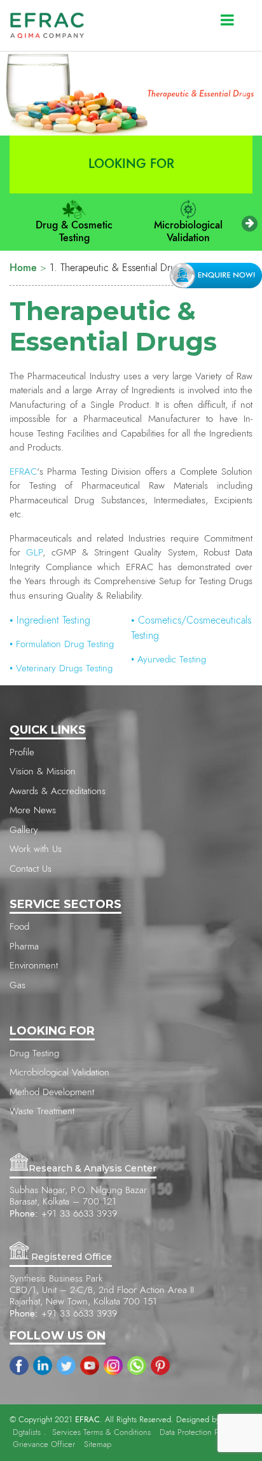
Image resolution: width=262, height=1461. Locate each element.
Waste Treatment (42, 1111)
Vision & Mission (43, 771)
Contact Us (31, 869)
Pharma (24, 946)
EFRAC (23, 472)
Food (19, 927)
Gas (17, 985)
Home (23, 268)
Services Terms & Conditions (101, 1433)
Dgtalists (27, 1433)
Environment (34, 965)
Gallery (24, 830)
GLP (31, 552)
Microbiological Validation (188, 231)
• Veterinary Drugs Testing (61, 668)
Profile (22, 752)
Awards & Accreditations (58, 791)
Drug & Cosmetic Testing (74, 231)
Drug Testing (34, 1053)
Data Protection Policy (197, 1433)
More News (33, 810)
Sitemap (97, 1445)
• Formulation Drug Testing (62, 644)
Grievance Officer (44, 1445)
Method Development (52, 1092)
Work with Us (36, 849)
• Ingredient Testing (50, 620)
